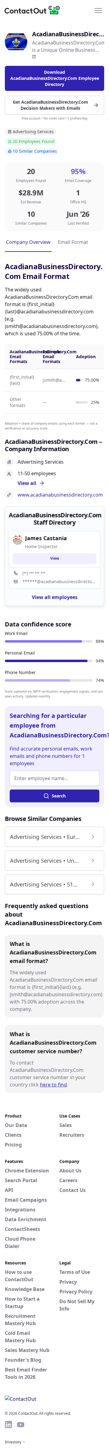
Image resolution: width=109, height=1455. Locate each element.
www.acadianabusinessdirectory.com (60, 494)
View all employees (55, 597)
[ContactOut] (34, 10)
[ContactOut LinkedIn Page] (8, 1424)
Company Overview (28, 242)
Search (59, 796)
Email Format (73, 242)
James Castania (46, 538)
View (54, 558)
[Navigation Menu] (98, 10)
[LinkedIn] (34, 57)
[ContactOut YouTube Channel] (20, 1424)
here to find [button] (53, 1084)
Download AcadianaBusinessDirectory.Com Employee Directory (54, 78)
